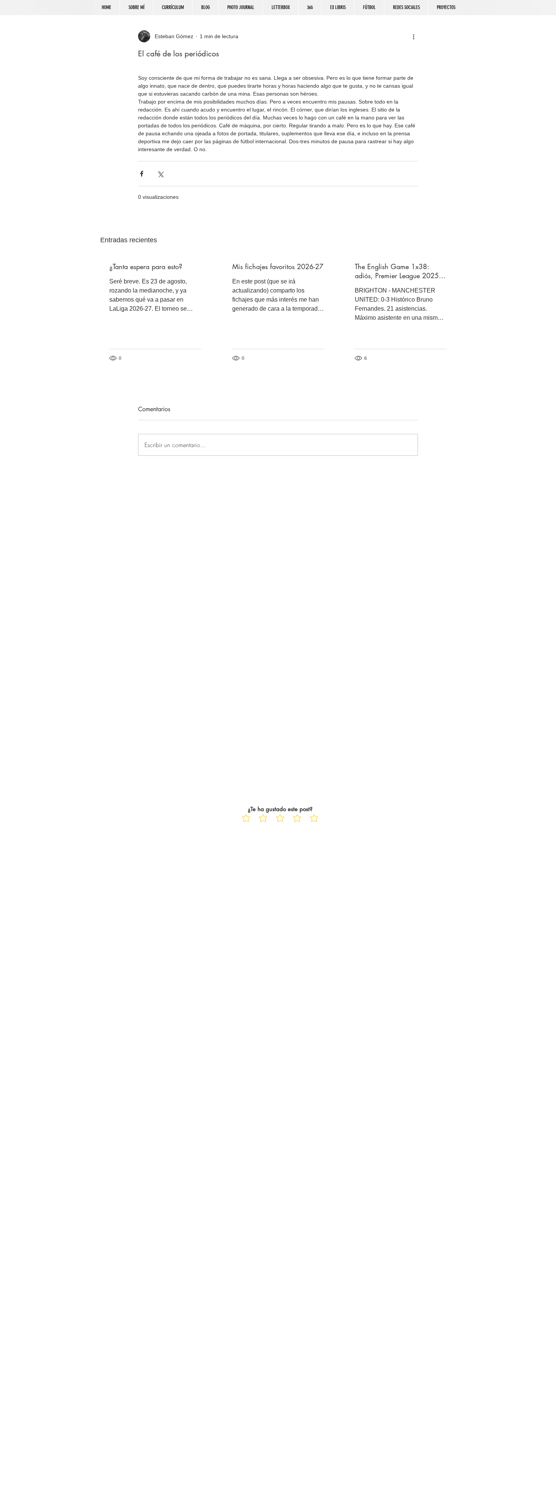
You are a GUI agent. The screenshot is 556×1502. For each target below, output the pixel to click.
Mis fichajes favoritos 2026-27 (277, 266)
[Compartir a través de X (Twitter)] (160, 173)
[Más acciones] (413, 36)
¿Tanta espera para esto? (145, 266)
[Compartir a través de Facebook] (141, 173)
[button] (406, 7)
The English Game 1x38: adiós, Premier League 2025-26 (397, 271)
